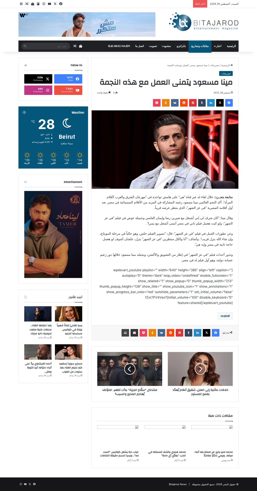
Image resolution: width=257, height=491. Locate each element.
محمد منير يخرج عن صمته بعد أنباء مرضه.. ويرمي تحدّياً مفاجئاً (214, 454)
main (224, 316)
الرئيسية (231, 46)
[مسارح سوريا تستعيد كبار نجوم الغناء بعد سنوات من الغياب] (68, 352)
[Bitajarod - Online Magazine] (204, 22)
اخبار (218, 46)
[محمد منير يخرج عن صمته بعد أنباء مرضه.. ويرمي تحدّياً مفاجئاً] (212, 436)
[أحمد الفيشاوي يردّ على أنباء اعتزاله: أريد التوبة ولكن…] (38, 352)
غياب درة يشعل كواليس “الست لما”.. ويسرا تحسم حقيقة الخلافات (119, 454)
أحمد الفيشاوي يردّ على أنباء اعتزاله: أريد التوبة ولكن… (38, 367)
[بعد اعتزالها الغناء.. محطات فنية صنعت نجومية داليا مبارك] (38, 314)
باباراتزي (181, 46)
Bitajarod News (178, 484)
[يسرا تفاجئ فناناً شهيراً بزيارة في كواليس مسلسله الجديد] (68, 314)
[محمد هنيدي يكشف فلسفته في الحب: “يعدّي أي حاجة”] (165, 436)
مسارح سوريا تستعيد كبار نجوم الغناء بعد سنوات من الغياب (70, 367)
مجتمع (167, 46)
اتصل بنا (139, 46)
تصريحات (214, 65)
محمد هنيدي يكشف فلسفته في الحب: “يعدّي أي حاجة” (167, 454)
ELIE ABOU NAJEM (119, 46)
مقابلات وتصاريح (200, 46)
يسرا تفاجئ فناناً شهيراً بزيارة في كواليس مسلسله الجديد (69, 329)
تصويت (153, 46)
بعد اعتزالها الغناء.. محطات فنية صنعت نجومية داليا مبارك (41, 329)
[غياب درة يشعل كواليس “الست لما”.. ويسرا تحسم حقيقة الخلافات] (118, 436)
